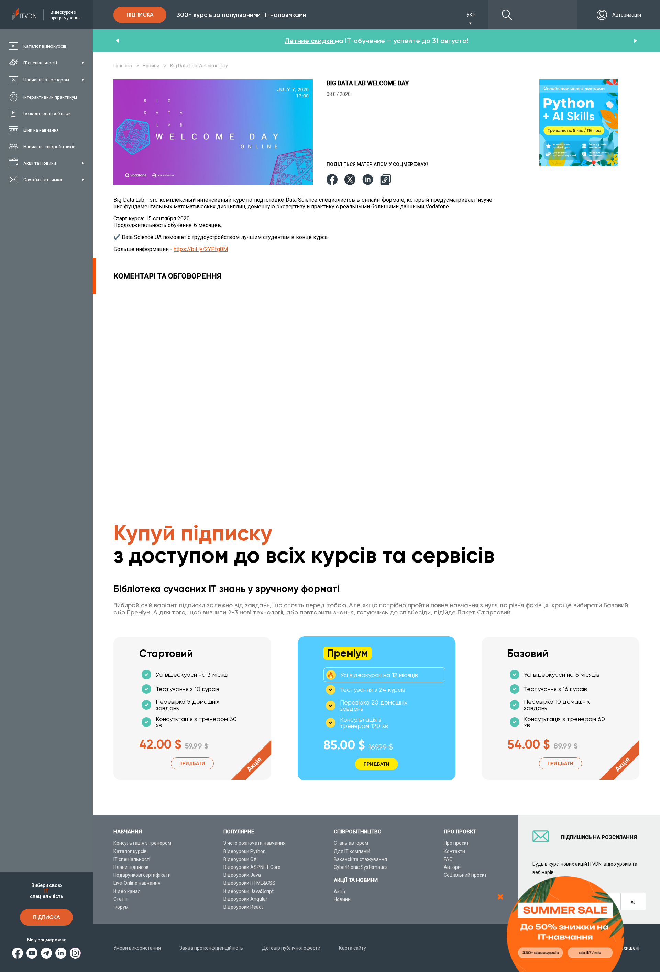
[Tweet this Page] (349, 180)
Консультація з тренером (142, 843)
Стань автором (351, 843)
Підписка (46, 917)
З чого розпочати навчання (254, 843)
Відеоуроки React (243, 907)
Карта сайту (352, 948)
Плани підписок (130, 867)
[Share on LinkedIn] (367, 180)
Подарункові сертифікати (142, 875)
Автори (452, 867)
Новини (342, 899)
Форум (121, 907)
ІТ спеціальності (131, 859)
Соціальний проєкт (465, 875)
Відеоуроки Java (242, 875)
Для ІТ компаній (352, 851)
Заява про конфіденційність (211, 948)
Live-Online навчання (137, 883)
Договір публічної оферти (291, 948)
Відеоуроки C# (240, 859)
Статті (120, 899)
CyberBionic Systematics (361, 867)
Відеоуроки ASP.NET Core (251, 867)
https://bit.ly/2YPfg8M (201, 249)
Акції (339, 891)
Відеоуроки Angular (245, 899)
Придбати (192, 763)
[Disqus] (305, 380)
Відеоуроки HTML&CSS (249, 883)
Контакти (454, 851)
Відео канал (127, 891)
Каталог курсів (130, 851)
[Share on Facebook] (332, 180)
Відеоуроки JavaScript (248, 891)
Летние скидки (310, 40)
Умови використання (137, 948)
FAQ (448, 859)
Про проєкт (456, 843)
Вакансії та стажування (360, 859)
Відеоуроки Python (244, 851)
